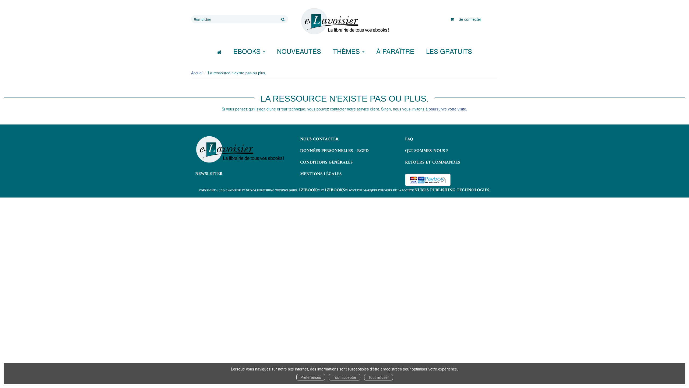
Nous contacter (319, 139)
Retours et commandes (432, 162)
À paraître (395, 51)
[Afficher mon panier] (452, 19)
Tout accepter (344, 377)
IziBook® (309, 190)
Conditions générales (326, 162)
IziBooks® (336, 190)
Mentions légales (321, 174)
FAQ (409, 139)
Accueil (197, 72)
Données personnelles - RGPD (334, 151)
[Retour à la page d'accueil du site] (344, 21)
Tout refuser (378, 377)
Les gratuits (449, 51)
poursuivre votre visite (447, 109)
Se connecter (470, 19)
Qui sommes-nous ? (426, 151)
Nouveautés (299, 51)
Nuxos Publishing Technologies (451, 190)
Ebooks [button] (247, 51)
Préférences (310, 377)
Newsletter (209, 174)
